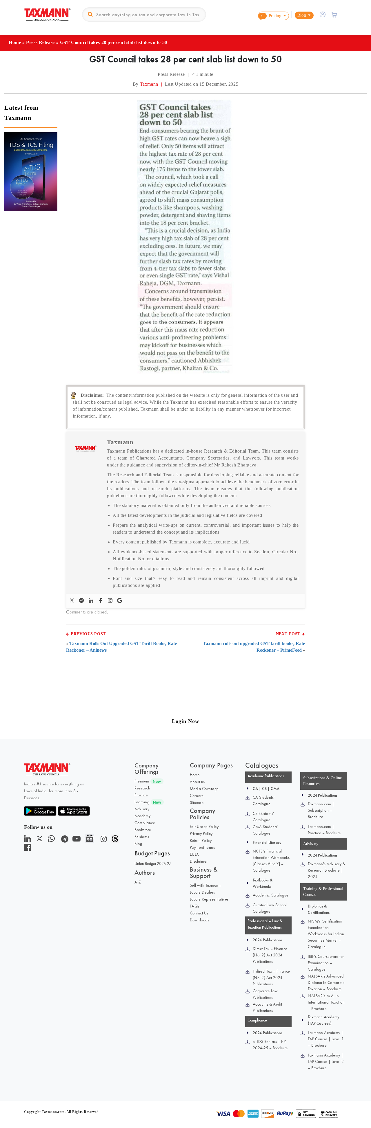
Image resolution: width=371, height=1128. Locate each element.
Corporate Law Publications (265, 994)
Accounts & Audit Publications (267, 1007)
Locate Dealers (202, 892)
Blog (138, 843)
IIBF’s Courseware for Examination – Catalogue (326, 963)
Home (15, 42)
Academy (142, 815)
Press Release (40, 42)
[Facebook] (101, 601)
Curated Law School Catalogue (270, 908)
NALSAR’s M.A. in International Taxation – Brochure (326, 1002)
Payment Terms (202, 847)
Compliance (144, 822)
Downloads (199, 920)
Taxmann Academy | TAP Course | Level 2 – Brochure (326, 1061)
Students (141, 836)
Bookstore (142, 829)
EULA (194, 854)
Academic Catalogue (271, 895)
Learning (141, 801)
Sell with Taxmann (205, 885)
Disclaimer (199, 861)
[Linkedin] (91, 601)
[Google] (120, 601)
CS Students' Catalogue (263, 816)
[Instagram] (111, 601)
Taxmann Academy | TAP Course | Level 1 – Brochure (326, 1039)
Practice (141, 795)
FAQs (194, 906)
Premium (141, 781)
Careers (196, 795)
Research (142, 788)
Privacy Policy (201, 833)
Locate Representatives (209, 899)
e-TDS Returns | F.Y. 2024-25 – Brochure (270, 1044)
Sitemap (197, 802)
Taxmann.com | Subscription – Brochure (321, 810)
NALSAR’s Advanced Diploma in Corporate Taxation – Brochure (326, 982)
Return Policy (201, 840)
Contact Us (199, 913)
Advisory (141, 808)
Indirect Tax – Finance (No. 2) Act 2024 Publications (271, 977)
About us (197, 781)
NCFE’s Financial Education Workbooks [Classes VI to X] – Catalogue (271, 860)
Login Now (185, 721)
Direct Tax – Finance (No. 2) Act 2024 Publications (270, 955)
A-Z (137, 882)
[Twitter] (72, 601)
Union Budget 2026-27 (152, 863)
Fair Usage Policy (204, 826)
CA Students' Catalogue (264, 800)
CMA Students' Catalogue (266, 830)
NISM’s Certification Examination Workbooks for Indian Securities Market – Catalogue (326, 933)
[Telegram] (82, 601)
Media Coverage (204, 788)
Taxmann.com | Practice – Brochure (324, 829)
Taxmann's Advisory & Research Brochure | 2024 (326, 870)
